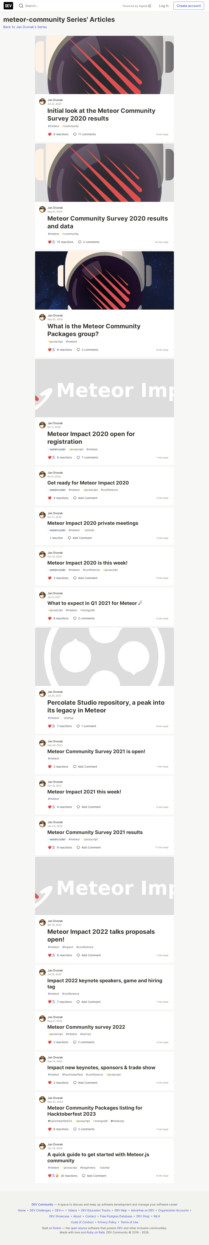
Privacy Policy (107, 1222)
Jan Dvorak (55, 100)
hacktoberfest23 (60, 1121)
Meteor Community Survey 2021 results (95, 832)
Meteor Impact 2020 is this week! (87, 563)
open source (79, 1228)
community (70, 126)
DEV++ (59, 1210)
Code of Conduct (82, 1222)
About (77, 1216)
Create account (189, 6)
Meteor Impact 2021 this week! (84, 792)
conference (109, 489)
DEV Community (42, 1204)
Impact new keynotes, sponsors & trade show (101, 1067)
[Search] (21, 6)
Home (22, 1210)
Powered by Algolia (135, 6)
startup (68, 718)
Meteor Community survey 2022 (86, 1027)
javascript (55, 341)
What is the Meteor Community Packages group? (94, 329)
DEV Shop (143, 1216)
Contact (90, 1216)
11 (87, 134)
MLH (157, 1216)
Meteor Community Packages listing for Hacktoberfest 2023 (94, 1111)
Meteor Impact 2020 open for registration (91, 437)
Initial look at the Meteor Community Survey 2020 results (101, 114)
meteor (53, 126)
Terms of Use (129, 1222)
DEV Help (121, 1210)
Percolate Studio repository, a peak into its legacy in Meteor (106, 706)
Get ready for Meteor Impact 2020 (88, 483)
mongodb (87, 610)
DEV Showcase (59, 1216)
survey (85, 1034)
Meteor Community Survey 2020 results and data (107, 222)
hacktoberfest (72, 1074)
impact (67, 947)
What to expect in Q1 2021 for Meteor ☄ (95, 603)
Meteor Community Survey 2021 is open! (96, 751)
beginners (87, 1167)
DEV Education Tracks (95, 1210)
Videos (72, 1210)
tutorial (88, 530)
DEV (120, 1228)
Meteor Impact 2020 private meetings (92, 523)
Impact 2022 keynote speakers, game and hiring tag (104, 984)
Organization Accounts (173, 1210)
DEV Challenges (40, 1210)
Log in (164, 6)
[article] (104, 93)
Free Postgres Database (116, 1216)
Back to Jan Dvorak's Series (25, 27)
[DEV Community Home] (8, 6)
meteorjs (117, 1121)
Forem (57, 1228)
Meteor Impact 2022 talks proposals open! (101, 935)
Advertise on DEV (142, 1210)
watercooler (57, 449)
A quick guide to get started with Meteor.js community (98, 1158)
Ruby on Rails (96, 1232)
